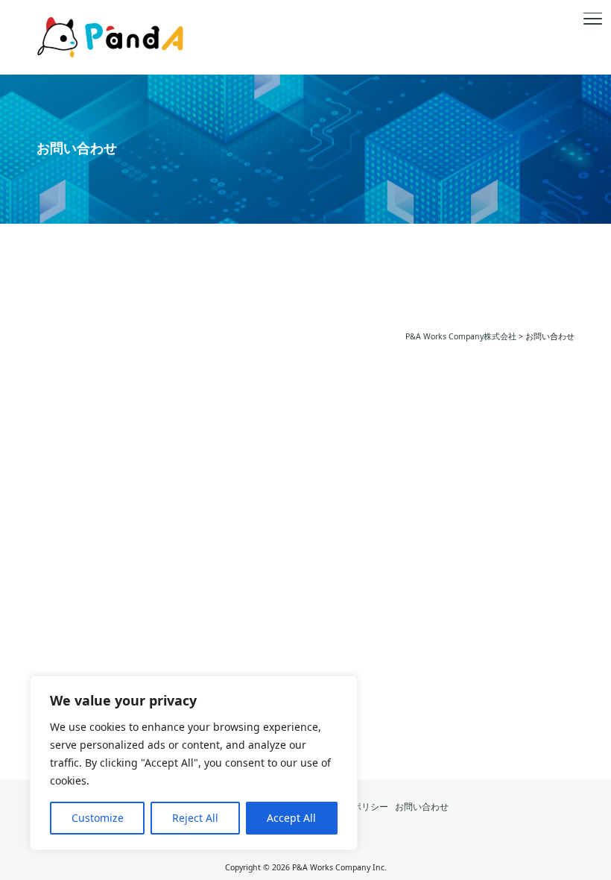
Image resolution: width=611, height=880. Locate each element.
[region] (194, 763)
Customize (98, 818)
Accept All (291, 818)
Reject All (195, 818)
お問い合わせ (422, 806)
